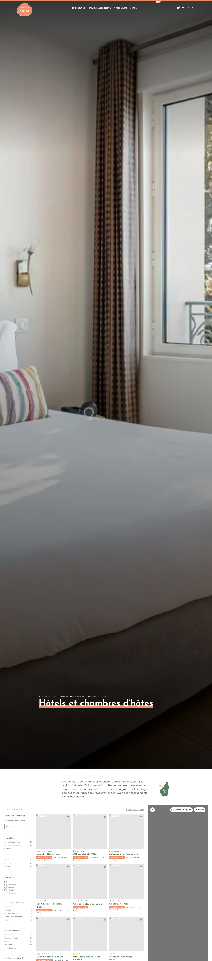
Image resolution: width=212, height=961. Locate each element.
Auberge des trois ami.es (123, 854)
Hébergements (75, 696)
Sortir (133, 8)
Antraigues (12, 884)
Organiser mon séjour (100, 8)
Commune (9, 878)
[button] (159, 1)
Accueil (41, 696)
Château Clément (119, 904)
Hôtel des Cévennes (120, 957)
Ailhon (10, 882)
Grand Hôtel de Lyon (48, 854)
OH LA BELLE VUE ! (85, 854)
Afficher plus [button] (10, 893)
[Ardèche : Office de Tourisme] (24, 9)
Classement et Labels (14, 903)
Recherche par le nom (14, 821)
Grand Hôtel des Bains (49, 957)
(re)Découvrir (78, 8)
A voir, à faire (120, 8)
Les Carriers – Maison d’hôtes (49, 905)
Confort (7, 859)
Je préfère (9, 838)
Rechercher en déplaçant (183, 810)
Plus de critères (11, 931)
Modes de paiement (13, 958)
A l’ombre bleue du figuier (88, 904)
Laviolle (11, 890)
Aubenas (11, 887)
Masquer (201, 810)
